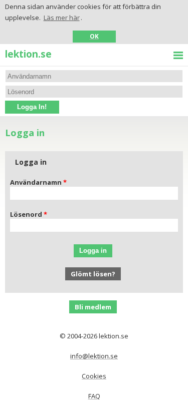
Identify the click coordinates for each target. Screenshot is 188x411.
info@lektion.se (94, 355)
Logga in (93, 250)
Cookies (94, 375)
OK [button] (94, 36)
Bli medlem (93, 306)
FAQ (94, 395)
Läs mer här (62, 17)
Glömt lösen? (93, 273)
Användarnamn (36, 182)
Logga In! (32, 107)
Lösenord (26, 214)
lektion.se (28, 54)
